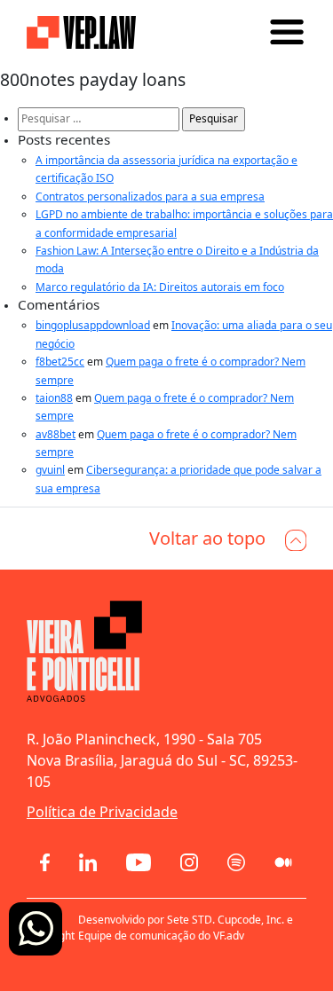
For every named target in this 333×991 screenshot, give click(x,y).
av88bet (55, 434)
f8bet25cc (60, 361)
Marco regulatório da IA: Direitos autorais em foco (160, 287)
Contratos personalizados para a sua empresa (150, 196)
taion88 (54, 397)
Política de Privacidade (102, 812)
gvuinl (50, 469)
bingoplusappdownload (93, 325)
